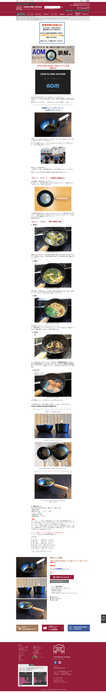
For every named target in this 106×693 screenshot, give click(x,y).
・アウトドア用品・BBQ (23, 650)
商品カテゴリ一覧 (19, 16)
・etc (19, 661)
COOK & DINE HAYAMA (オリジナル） (37, 18)
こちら (56, 502)
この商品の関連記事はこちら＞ (59, 581)
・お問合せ (34, 655)
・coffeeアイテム (21, 655)
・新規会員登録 (35, 652)
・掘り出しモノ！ (21, 660)
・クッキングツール (22, 652)
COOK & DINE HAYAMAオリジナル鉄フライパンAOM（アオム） (57, 18)
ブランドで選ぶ (26, 18)
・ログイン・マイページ (37, 654)
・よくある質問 (35, 650)
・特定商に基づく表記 (36, 647)
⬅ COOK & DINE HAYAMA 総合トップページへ (26, 4)
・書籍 (19, 656)
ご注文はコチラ (51, 539)
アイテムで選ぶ (26, 16)
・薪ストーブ (20, 659)
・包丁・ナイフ (21, 654)
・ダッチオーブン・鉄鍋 (22, 647)
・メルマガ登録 (35, 651)
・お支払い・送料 (35, 646)
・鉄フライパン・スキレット (23, 646)
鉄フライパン (32, 16)
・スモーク (20, 651)
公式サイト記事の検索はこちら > (51, 9)
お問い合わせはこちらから (59, 680)
